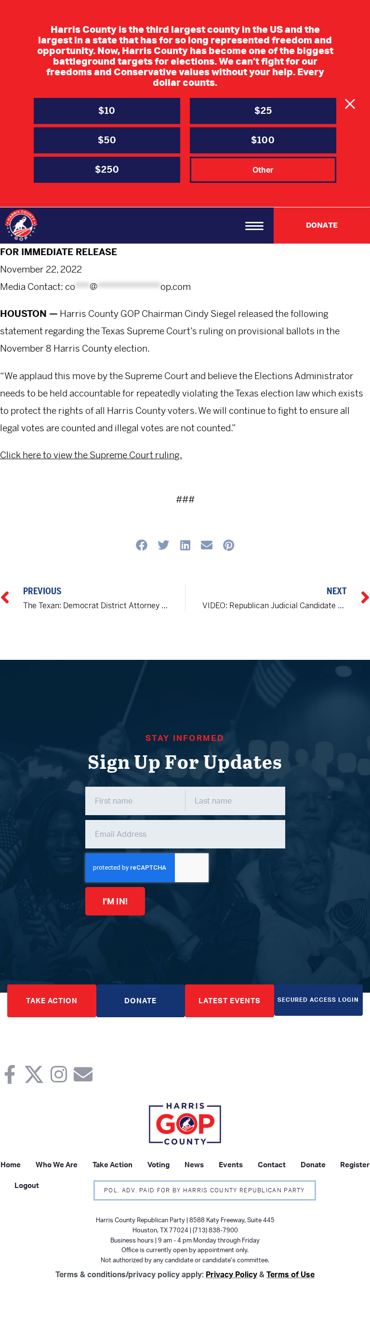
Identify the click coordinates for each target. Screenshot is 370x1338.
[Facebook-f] (9, 1074)
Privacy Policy (231, 1274)
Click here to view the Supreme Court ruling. (91, 455)
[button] (142, 545)
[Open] (254, 226)
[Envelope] (83, 1074)
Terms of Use (290, 1274)
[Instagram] (58, 1074)
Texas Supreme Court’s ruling (162, 331)
